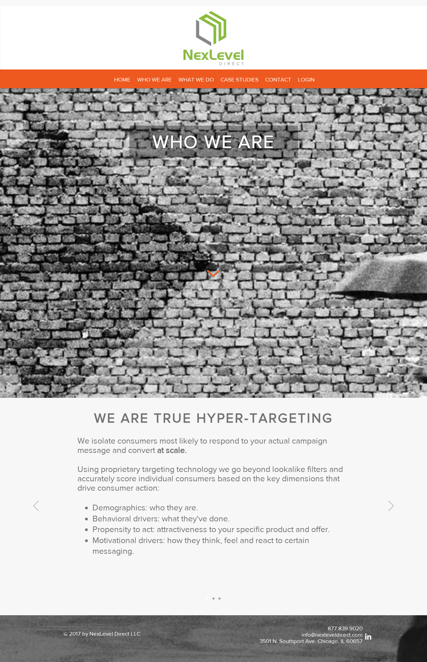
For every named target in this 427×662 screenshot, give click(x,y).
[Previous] (36, 506)
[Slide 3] (220, 599)
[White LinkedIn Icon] (368, 636)
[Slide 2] (213, 599)
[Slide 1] (207, 599)
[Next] (391, 506)
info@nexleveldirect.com (332, 634)
